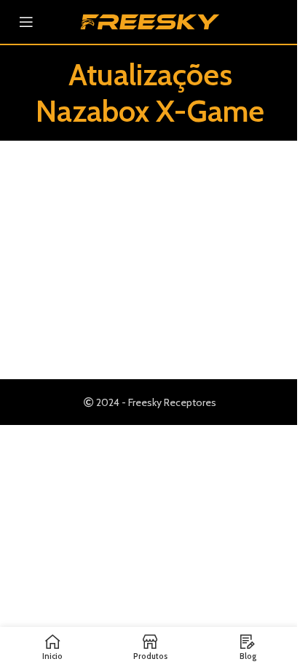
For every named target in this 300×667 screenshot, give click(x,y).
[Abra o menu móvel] (26, 21)
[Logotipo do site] (150, 20)
